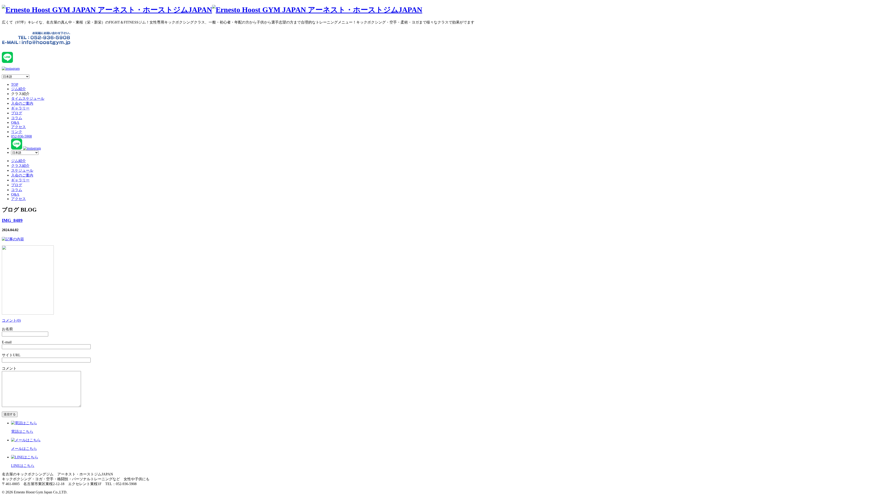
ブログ (16, 113)
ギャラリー (20, 108)
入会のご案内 (22, 103)
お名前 (7, 329)
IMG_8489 (12, 220)
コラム (16, 118)
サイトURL (11, 355)
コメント (9, 368)
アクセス (18, 127)
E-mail (7, 342)
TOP (14, 84)
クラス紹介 (20, 166)
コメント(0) (11, 320)
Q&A (15, 122)
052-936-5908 (21, 136)
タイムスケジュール (27, 98)
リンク (16, 132)
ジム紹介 (18, 89)
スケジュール (22, 170)
